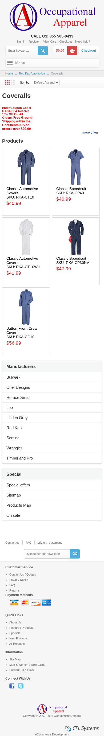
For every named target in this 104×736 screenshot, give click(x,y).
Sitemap (13, 495)
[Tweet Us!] (22, 685)
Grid (7, 82)
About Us (15, 622)
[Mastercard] (25, 602)
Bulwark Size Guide (22, 670)
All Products (17, 643)
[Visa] (14, 602)
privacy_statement (50, 542)
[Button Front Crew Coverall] (26, 307)
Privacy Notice (18, 579)
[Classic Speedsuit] (75, 167)
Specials (14, 633)
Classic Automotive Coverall (22, 191)
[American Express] (46, 602)
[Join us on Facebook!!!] (13, 685)
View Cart (49, 41)
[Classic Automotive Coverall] (26, 167)
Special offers (18, 485)
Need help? (82, 41)
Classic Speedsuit (71, 189)
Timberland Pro (19, 458)
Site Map (15, 659)
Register (34, 41)
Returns (14, 590)
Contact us (12, 542)
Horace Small (18, 397)
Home (9, 73)
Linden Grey (17, 417)
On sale (13, 515)
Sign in (21, 41)
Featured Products (21, 627)
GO (75, 554)
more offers (90, 132)
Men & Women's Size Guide (27, 664)
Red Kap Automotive (32, 73)
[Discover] (36, 602)
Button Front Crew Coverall (21, 330)
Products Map (18, 505)
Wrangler (14, 448)
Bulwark (13, 377)
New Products (18, 638)
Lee (9, 407)
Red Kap (14, 427)
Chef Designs (18, 387)
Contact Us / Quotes (22, 574)
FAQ (28, 542)
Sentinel (13, 438)
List (13, 82)
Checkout (65, 41)
